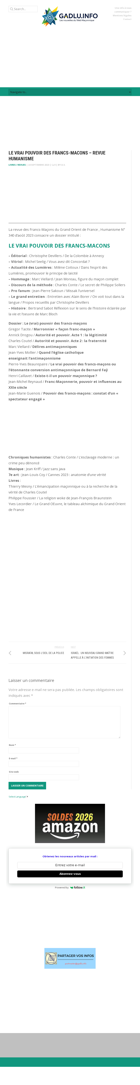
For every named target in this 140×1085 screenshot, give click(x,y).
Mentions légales (122, 15)
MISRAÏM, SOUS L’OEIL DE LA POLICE (43, 653)
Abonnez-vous (70, 873)
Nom (12, 745)
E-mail (13, 758)
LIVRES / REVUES (17, 164)
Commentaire (17, 703)
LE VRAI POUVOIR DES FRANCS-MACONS (59, 245)
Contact (127, 19)
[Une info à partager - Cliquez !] (70, 958)
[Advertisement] (70, 57)
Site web (14, 771)
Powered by (62, 887)
